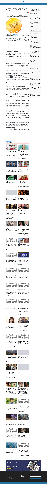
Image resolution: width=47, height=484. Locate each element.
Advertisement (22, 477)
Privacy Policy (22, 476)
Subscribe (36, 478)
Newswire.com (16, 34)
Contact (22, 478)
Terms (21, 475)
